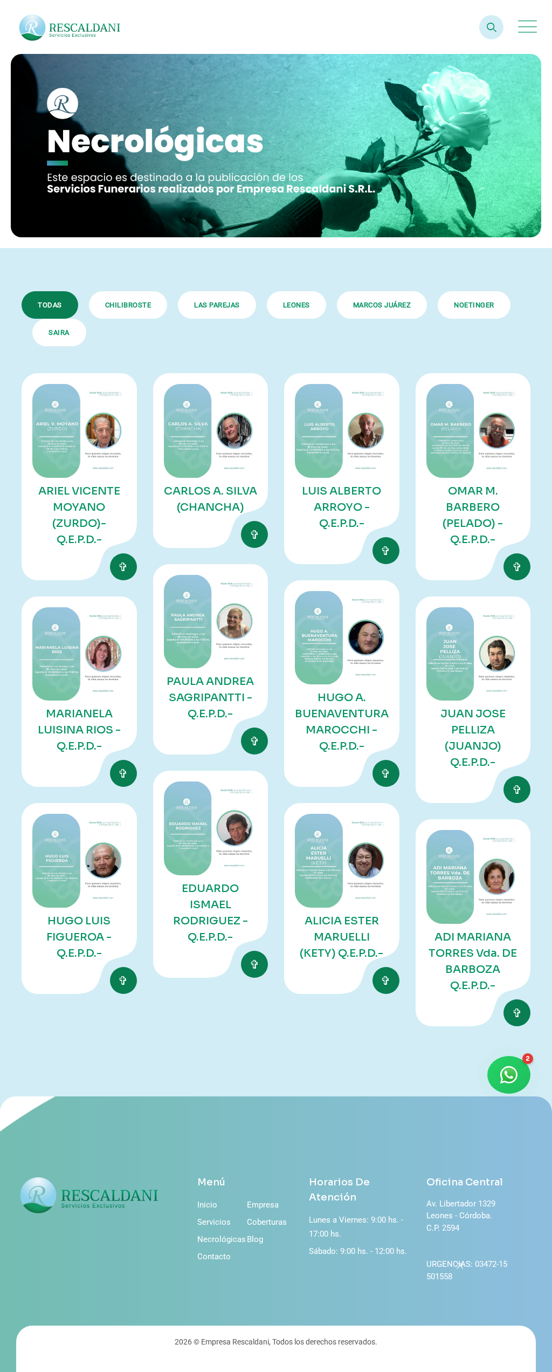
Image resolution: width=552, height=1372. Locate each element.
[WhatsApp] (508, 1075)
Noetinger (474, 305)
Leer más (123, 566)
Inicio (207, 1205)
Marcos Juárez (382, 305)
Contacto (214, 1256)
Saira (59, 332)
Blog (255, 1239)
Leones (296, 305)
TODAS (50, 305)
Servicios (214, 1222)
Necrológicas (221, 1239)
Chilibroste (128, 305)
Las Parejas (217, 305)
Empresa (263, 1205)
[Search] (491, 27)
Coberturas (267, 1222)
